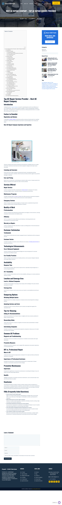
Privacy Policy (48, 3)
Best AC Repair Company (17, 196)
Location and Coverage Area (11, 74)
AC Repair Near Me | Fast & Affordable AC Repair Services (53, 58)
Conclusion (9, 94)
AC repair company (14, 107)
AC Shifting (23, 477)
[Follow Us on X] (52, 482)
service (31, 14)
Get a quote (50, 41)
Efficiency (9, 62)
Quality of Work (9, 60)
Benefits (10, 93)
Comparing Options (10, 77)
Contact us (40, 3)
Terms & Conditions (39, 477)
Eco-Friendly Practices (11, 70)
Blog (36, 3)
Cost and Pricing (10, 55)
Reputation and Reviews (11, 52)
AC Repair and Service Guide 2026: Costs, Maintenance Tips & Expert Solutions (52, 64)
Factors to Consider (10, 51)
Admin (40, 18)
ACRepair (43, 86)
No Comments (32, 18)
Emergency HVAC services (50, 88)
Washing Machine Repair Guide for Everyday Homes (53, 75)
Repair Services (10, 57)
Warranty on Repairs (11, 63)
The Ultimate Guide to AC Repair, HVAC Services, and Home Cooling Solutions (52, 69)
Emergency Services (11, 59)
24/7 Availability (10, 73)
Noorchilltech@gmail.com (54, 476)
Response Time (10, 72)
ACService (47, 86)
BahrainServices (53, 86)
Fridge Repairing (24, 473)
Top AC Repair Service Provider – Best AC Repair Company (15, 48)
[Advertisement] (14, 39)
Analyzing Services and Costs (12, 79)
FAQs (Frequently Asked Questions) (12, 95)
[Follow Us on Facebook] (50, 482)
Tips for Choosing (10, 80)
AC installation (49, 83)
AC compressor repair (46, 82)
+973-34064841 (53, 479)
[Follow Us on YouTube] (59, 482)
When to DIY (10, 89)
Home (21, 3)
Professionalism (10, 61)
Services (31, 3)
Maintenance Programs (11, 58)
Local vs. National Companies (12, 75)
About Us (26, 3)
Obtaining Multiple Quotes (12, 78)
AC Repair (54, 83)
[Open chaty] (59, 502)
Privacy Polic (38, 479)
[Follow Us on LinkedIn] (54, 482)
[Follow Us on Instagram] (56, 482)
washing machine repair (25, 475)
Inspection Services (24, 480)
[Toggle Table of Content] (24, 47)
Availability (8, 71)
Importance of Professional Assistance (14, 90)
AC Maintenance (24, 479)
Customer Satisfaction (10, 64)
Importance (10, 92)
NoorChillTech (10, 3)
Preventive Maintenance (11, 91)
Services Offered (9, 56)
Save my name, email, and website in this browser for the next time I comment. (20, 455)
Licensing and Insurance (11, 54)
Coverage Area (10, 76)
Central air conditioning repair (47, 87)
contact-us (37, 475)
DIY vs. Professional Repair (11, 88)
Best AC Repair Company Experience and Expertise (15, 53)
